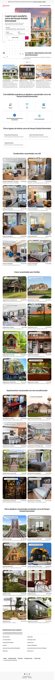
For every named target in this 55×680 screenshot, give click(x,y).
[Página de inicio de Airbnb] (6, 5)
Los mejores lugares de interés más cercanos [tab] (12, 632)
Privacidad (24, 677)
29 (20, 54)
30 (22, 54)
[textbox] (11, 34)
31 (7, 56)
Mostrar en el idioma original (39, 1)
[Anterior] (24, 62)
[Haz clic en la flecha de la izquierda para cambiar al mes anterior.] (7, 37)
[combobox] (17, 29)
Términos (30, 677)
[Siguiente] (30, 62)
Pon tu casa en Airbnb (45, 5)
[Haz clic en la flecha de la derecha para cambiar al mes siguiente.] (22, 37)
